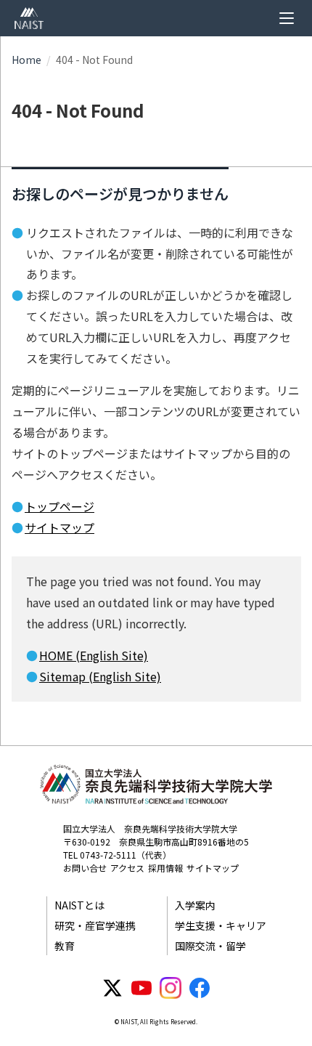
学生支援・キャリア (220, 925)
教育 (64, 945)
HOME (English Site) (93, 655)
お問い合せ (85, 867)
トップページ (59, 506)
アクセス (127, 867)
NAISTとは (79, 905)
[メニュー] (286, 18)
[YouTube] (141, 988)
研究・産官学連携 (95, 925)
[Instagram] (170, 988)
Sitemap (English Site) (100, 676)
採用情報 (165, 867)
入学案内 (195, 905)
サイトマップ (59, 527)
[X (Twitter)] (112, 988)
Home (26, 59)
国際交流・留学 (210, 945)
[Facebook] (199, 988)
